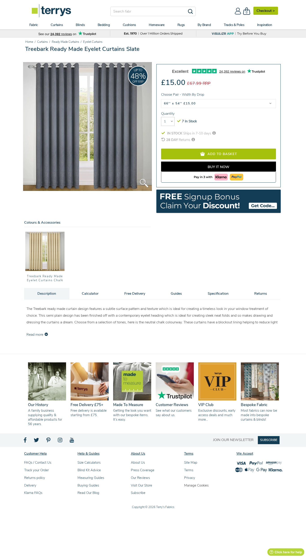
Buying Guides (88, 485)
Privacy (189, 478)
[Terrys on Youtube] (72, 441)
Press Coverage (142, 470)
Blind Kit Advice (89, 470)
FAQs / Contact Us (37, 462)
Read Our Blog (88, 493)
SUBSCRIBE (268, 440)
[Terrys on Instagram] (60, 441)
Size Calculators (89, 462)
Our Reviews (140, 478)
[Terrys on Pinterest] (48, 441)
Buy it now (218, 166)
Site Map (190, 462)
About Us (138, 462)
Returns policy (34, 478)
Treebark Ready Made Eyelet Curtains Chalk (45, 278)
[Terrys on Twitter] (37, 441)
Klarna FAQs (33, 493)
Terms (188, 470)
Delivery (30, 485)
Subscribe (138, 493)
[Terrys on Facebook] (25, 441)
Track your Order (36, 470)
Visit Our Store (141, 485)
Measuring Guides (91, 478)
